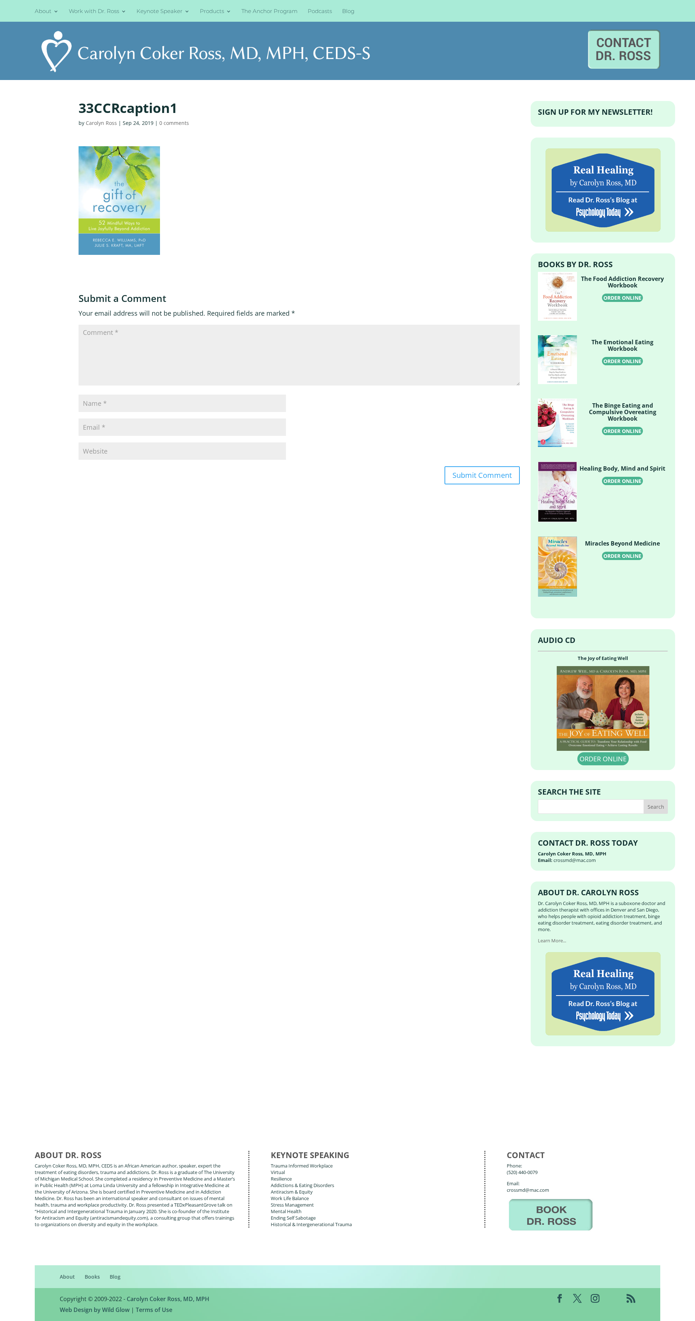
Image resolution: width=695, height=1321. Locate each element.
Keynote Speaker (159, 11)
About (43, 11)
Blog (348, 11)
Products (212, 11)
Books (92, 1276)
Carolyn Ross (101, 122)
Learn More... (552, 940)
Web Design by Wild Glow (95, 1310)
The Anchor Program (269, 11)
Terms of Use (154, 1310)
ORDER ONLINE (622, 297)
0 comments (174, 122)
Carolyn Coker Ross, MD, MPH (168, 1299)
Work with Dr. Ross (94, 11)
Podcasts (320, 11)
